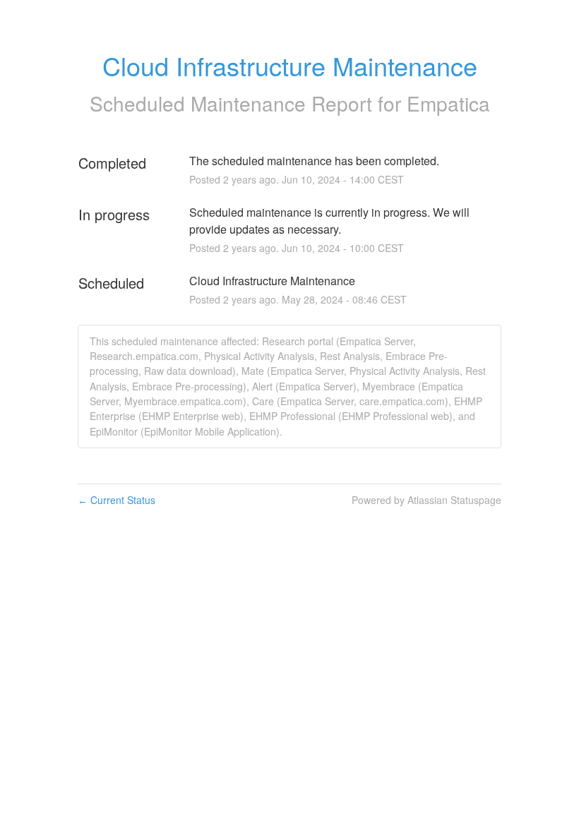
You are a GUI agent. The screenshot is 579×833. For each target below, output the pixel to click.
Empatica (448, 103)
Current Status (116, 500)
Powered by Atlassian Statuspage (426, 500)
